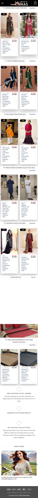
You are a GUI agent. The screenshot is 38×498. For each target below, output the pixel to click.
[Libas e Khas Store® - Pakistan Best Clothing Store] (19, 3)
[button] (2, 3)
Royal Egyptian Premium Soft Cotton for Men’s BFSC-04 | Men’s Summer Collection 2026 (25, 210)
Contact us (27, 492)
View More (32, 8)
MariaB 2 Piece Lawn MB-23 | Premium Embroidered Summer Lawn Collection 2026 (25, 100)
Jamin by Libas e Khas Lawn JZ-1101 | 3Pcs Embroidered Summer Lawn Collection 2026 (6, 47)
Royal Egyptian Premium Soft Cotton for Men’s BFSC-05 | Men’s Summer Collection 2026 (6, 210)
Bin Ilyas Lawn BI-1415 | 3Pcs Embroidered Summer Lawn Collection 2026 (25, 46)
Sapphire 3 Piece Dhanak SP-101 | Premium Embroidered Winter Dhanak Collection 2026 (25, 264)
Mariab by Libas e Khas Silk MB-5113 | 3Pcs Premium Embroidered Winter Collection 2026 (6, 264)
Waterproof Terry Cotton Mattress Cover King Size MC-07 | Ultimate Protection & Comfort (6, 375)
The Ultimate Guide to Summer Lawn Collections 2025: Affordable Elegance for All (16, 478)
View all (33, 277)
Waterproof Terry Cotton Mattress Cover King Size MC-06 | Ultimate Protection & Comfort (25, 375)
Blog (20, 492)
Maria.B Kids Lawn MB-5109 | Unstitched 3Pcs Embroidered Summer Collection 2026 (6, 154)
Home (9, 492)
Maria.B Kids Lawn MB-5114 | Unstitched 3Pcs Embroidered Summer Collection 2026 (25, 154)
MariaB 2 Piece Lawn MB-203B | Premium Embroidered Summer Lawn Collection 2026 (6, 100)
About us (15, 492)
